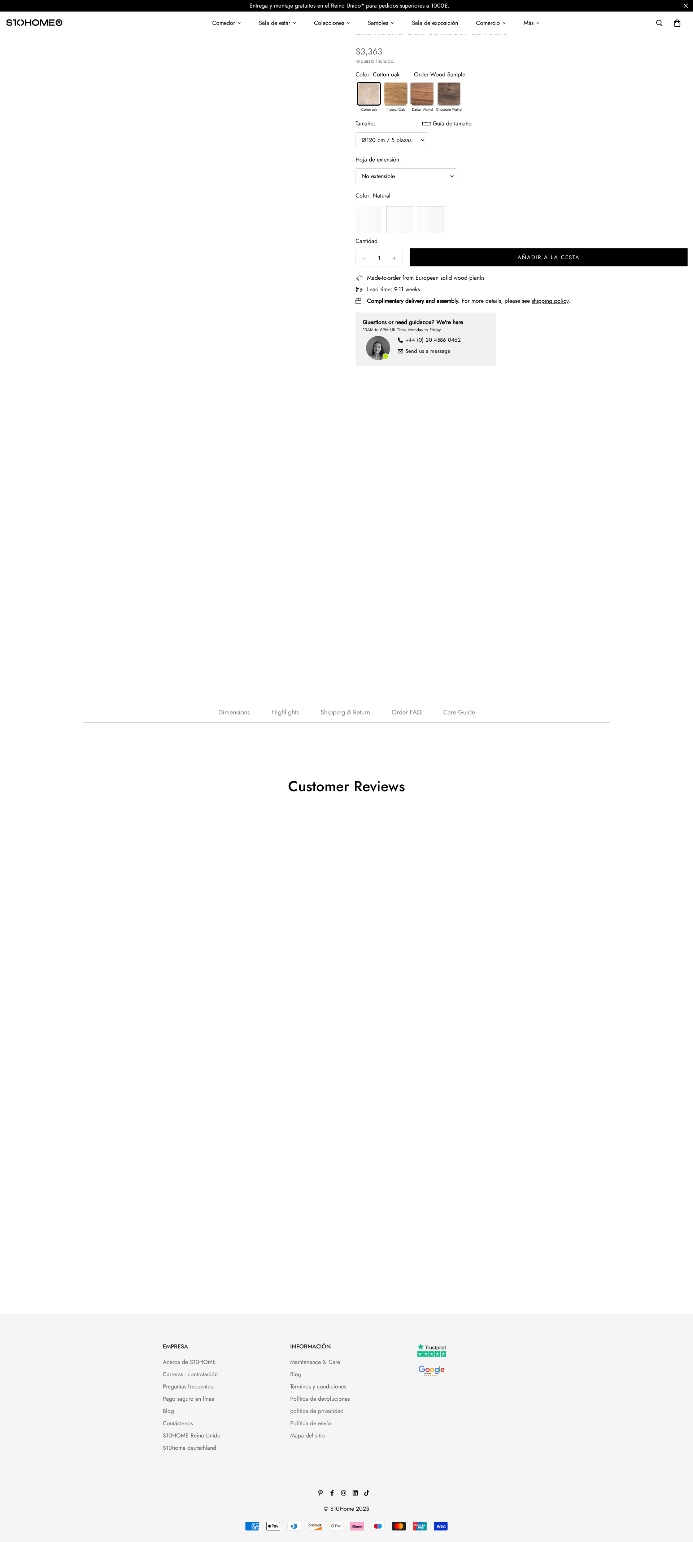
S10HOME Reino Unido (192, 1435)
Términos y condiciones (318, 1386)
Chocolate (399, 219)
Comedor (223, 23)
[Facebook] (332, 1493)
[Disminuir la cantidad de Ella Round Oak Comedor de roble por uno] (364, 258)
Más (528, 23)
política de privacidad (317, 1411)
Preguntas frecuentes (188, 1386)
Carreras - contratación (190, 1374)
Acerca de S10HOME (189, 1362)
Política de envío (310, 1423)
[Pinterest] (320, 1493)
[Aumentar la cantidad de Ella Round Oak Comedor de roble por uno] (394, 258)
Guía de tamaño (452, 123)
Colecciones (329, 23)
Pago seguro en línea (188, 1399)
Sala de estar (274, 23)
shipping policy (550, 301)
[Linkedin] (355, 1493)
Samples (378, 23)
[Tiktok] (367, 1493)
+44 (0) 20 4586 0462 (433, 340)
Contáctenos (178, 1423)
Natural (369, 219)
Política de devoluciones (320, 1399)
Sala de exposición (435, 23)
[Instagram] (343, 1493)
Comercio (488, 23)
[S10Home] (34, 23)
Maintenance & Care (315, 1362)
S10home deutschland (189, 1448)
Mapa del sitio (307, 1435)
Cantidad (367, 241)
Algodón (430, 219)
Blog (168, 1411)
